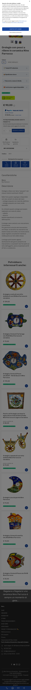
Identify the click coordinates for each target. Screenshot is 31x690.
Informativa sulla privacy (17, 22)
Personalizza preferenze (15, 32)
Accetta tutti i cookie (15, 29)
